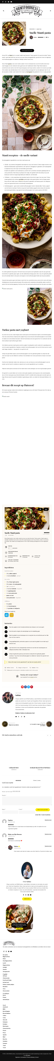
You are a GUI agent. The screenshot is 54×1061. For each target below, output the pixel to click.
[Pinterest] (31, 686)
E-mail (20, 809)
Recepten (39, 29)
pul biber (21, 179)
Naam (3, 809)
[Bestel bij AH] (7, 615)
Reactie (4, 795)
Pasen (4, 997)
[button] (46, 509)
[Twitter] (28, 686)
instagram (5, 2)
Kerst (4, 995)
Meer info (27, 898)
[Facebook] (25, 686)
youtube (11, 2)
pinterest (8, 2)
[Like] (22, 686)
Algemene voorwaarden (20, 1057)
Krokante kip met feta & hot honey (40, 768)
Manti (11, 55)
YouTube (16, 717)
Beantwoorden (48, 820)
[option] (14, 754)
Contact (37, 1057)
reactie (36, 662)
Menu (50, 10)
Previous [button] (47, 735)
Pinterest (25, 717)
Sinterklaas (6, 999)
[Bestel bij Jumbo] (12, 615)
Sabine (35, 37)
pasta (9, 64)
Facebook (19, 717)
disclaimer (28, 1055)
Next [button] (50, 735)
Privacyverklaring (30, 1057)
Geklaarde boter (14, 768)
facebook (2, 2)
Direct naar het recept (27, 50)
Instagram (29, 72)
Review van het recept (7, 791)
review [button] (32, 677)
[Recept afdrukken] (40, 509)
